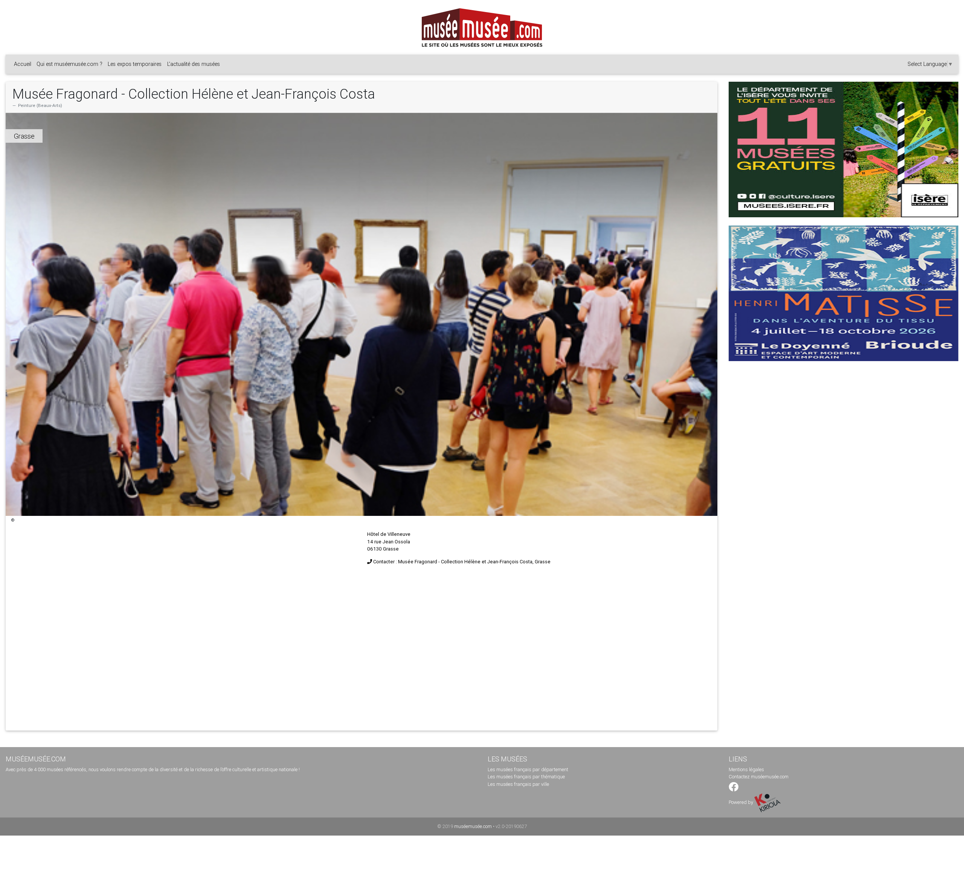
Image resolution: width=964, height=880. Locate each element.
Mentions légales (746, 769)
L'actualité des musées (193, 64)
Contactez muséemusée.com (759, 776)
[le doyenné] (843, 293)
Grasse (24, 136)
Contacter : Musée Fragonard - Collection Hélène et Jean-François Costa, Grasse (462, 561)
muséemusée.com (473, 826)
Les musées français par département (528, 769)
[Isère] (843, 149)
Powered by (741, 802)
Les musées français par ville (518, 784)
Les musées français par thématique (526, 776)
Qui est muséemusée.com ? (69, 64)
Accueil (22, 64)
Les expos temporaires (135, 64)
